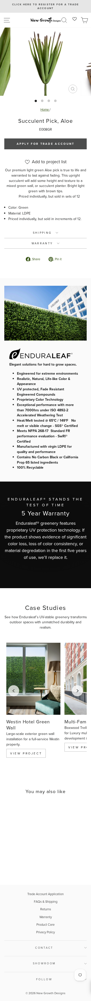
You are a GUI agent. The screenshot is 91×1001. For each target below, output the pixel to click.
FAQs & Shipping (45, 901)
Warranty (45, 917)
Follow (44, 979)
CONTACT (44, 948)
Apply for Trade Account (46, 144)
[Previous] (13, 690)
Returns (45, 909)
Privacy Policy (45, 932)
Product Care (45, 924)
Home (45, 109)
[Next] (77, 690)
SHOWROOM (44, 963)
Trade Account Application (45, 894)
